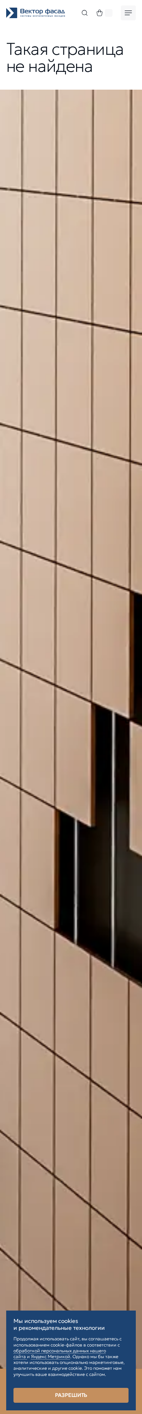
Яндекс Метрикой (50, 1356)
